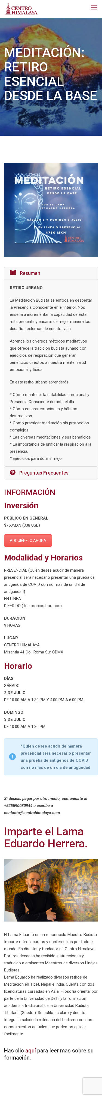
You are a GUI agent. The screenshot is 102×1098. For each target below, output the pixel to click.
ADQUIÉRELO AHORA (28, 540)
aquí (30, 1050)
